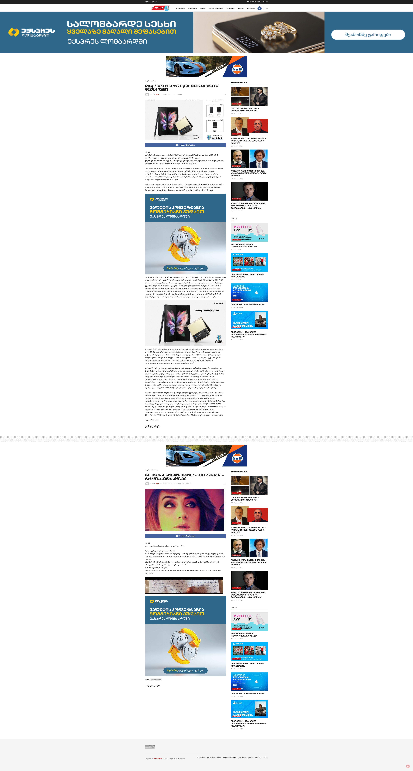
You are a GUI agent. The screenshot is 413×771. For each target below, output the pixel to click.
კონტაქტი (154, 2)
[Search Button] (267, 8)
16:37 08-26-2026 (237, 279)
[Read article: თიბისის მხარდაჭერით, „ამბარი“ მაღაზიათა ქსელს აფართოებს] (249, 262)
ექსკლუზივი (192, 8)
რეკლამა (147, 2)
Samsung (154, 420)
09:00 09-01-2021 (169, 94)
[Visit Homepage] (160, 8)
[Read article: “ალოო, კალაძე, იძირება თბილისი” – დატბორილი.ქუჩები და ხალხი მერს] (249, 96)
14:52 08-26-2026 (237, 307)
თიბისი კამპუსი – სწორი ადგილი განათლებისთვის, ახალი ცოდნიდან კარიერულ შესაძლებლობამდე (248, 334)
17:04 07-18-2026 (237, 211)
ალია (157, 94)
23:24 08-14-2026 (237, 113)
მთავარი (147, 81)
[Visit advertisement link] (206, 68)
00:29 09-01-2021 (169, 483)
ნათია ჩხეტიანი (156, 679)
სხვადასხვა (251, 8)
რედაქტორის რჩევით (216, 8)
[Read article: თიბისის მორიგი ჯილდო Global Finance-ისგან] (249, 292)
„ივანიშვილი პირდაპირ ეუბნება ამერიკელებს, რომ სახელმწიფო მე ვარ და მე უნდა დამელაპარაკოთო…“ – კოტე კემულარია (248, 205)
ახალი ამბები (180, 8)
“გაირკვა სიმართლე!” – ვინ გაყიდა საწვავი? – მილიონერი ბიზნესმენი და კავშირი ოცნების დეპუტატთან (248, 140)
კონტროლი (230, 8)
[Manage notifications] (408, 766)
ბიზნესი (202, 8)
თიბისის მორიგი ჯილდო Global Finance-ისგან (247, 304)
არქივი (266, 757)
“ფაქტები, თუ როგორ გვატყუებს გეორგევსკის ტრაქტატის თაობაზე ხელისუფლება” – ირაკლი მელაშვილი (248, 173)
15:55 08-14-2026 (237, 146)
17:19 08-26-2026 (237, 249)
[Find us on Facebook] (259, 8)
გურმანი (240, 8)
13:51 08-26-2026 (237, 339)
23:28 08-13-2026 (237, 178)
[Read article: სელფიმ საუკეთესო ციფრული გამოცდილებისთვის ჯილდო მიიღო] (249, 232)
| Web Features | (158, 759)
